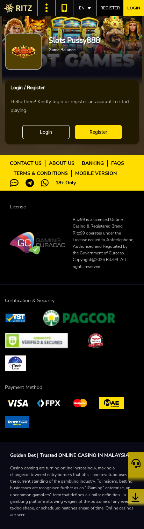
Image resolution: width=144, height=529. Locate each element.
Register (110, 8)
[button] (46, 8)
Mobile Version (96, 173)
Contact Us (26, 163)
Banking (93, 163)
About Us (61, 163)
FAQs (117, 163)
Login (46, 132)
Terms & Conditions (41, 173)
